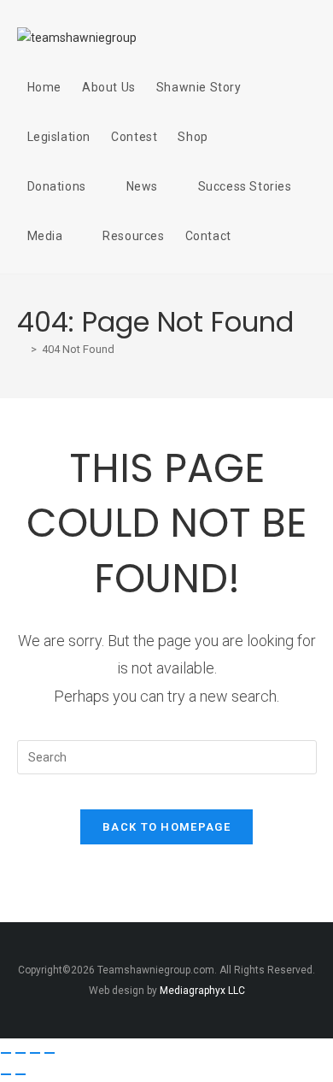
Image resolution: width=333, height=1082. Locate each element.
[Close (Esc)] (50, 1053)
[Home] (21, 349)
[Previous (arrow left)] (6, 1074)
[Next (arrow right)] (20, 1074)
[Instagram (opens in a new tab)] (277, 36)
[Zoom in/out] (6, 1053)
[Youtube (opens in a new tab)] (308, 36)
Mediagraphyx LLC (202, 991)
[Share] (35, 1053)
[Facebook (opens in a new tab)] (246, 36)
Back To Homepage (166, 826)
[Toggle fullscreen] (20, 1053)
